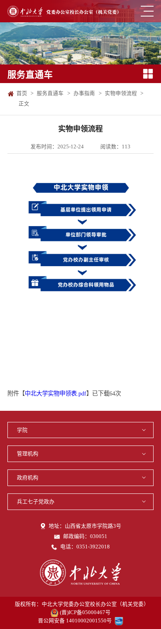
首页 (22, 93)
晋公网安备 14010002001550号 (75, 621)
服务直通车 (50, 93)
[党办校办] (62, 11)
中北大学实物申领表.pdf (55, 393)
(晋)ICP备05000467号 (85, 612)
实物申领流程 (121, 93)
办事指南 (84, 93)
